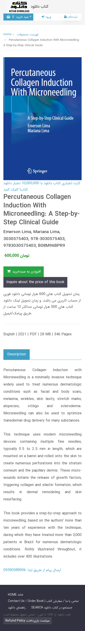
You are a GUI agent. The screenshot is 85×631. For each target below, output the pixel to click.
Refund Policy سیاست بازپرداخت (27, 620)
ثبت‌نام (72, 16)
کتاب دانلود (40, 7)
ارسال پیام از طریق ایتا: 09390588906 (32, 570)
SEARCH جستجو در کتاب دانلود (51, 607)
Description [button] (16, 354)
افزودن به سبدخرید (26, 271)
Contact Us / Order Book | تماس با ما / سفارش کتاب (43, 601)
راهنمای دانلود (17, 607)
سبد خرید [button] (19, 16)
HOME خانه (15, 594)
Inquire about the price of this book (35, 282)
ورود (47, 16)
